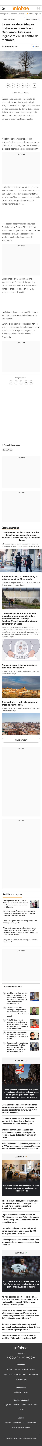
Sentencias (20, 14)
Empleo (25, 1392)
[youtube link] (23, 1357)
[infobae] (21, 8)
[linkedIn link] (33, 1357)
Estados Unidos (9, 1374)
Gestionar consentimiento (21, 1427)
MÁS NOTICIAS (21, 740)
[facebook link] (9, 1357)
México (18, 1374)
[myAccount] (38, 8)
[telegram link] (28, 1357)
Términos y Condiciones (13, 1422)
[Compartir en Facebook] (13, 85)
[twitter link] (14, 1357)
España (32, 1369)
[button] (3, 9)
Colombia (25, 1369)
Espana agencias (8, 19)
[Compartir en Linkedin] (23, 85)
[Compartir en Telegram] (28, 85)
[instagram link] (18, 1357)
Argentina (17, 1369)
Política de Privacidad (30, 1422)
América (9, 1369)
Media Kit (21, 1410)
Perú (24, 1374)
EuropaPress (7, 450)
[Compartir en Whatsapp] (8, 85)
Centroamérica (33, 1374)
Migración (36, 14)
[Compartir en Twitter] (18, 85)
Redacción (17, 1392)
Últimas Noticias (21, 1380)
